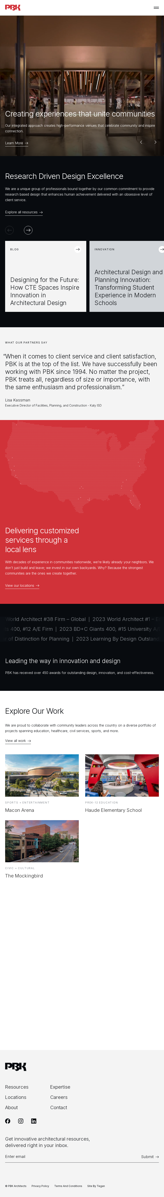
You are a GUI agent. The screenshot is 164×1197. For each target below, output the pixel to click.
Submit (147, 1156)
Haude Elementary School (113, 810)
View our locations (19, 586)
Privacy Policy (40, 1186)
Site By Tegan (96, 1186)
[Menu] (156, 7)
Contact (58, 1107)
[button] (141, 142)
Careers (58, 1097)
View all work (15, 741)
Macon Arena (19, 810)
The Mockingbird (24, 876)
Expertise (60, 1087)
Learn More (14, 143)
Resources (16, 1087)
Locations (15, 1097)
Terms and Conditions (68, 1186)
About (11, 1107)
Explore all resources (21, 212)
